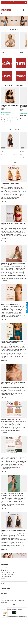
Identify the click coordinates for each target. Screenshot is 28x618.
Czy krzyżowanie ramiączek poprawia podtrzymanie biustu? (10, 184)
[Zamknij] (25, 2)
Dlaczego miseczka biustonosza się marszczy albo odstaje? (13, 224)
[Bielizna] (21, 63)
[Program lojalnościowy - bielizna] (7, 76)
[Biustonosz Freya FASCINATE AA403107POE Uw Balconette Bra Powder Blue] (10, 40)
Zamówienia (4, 564)
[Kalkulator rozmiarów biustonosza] (21, 76)
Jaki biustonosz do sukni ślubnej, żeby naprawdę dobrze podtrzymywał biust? (13, 383)
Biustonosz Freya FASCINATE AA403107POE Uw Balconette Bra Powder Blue (10, 50)
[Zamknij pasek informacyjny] (25, 6)
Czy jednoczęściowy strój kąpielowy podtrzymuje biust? (13, 531)
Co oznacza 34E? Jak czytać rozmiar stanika (12, 455)
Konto (2, 583)
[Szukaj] (25, 14)
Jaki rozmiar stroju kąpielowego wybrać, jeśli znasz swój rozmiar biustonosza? (12, 342)
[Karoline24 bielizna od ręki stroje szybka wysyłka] (14, 21)
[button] (2, 21)
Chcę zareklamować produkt (7, 572)
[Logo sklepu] (6, 10)
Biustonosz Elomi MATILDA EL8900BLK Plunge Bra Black (9, 106)
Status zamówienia (5, 568)
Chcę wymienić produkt (6, 576)
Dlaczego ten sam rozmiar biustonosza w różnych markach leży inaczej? (13, 264)
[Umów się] (7, 63)
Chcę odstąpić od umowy (7, 574)
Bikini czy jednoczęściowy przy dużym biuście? (12, 493)
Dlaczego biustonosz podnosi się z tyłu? (11, 419)
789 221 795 (3, 600)
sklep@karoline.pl (4, 602)
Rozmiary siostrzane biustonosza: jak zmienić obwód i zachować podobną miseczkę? (12, 303)
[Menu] (26, 10)
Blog (14, 163)
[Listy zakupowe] (20, 10)
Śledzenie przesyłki (5, 570)
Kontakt (2, 578)
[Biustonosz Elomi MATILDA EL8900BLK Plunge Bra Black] (10, 95)
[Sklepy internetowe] (14, 612)
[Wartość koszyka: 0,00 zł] (23, 10)
